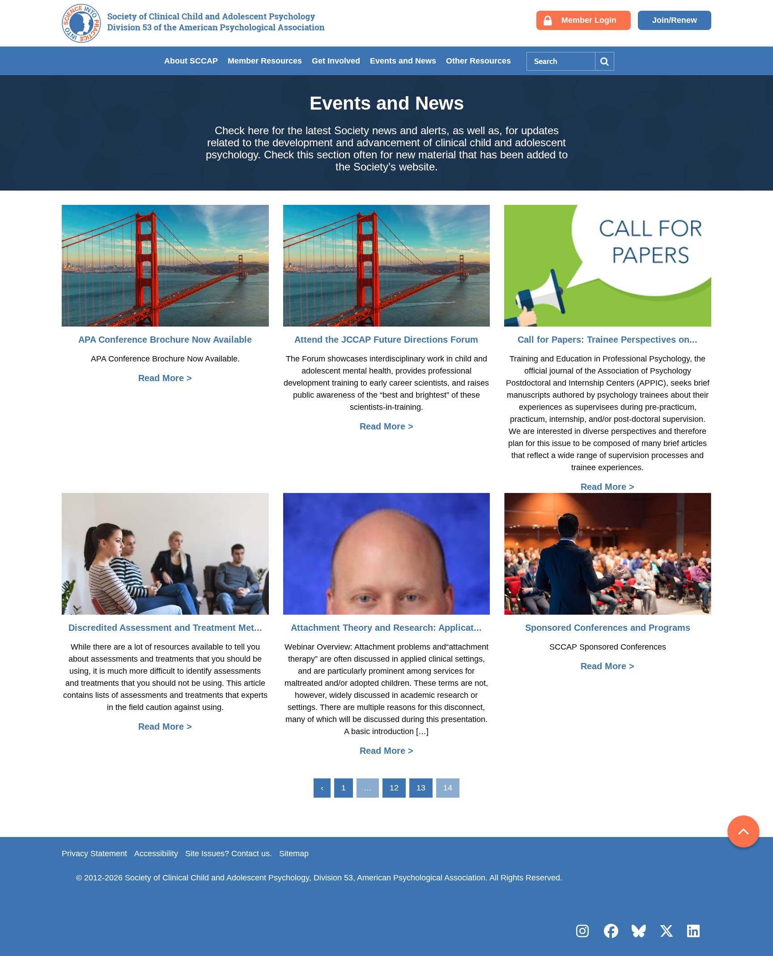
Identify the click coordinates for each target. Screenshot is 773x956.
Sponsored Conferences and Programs (607, 628)
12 (394, 787)
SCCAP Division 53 (193, 23)
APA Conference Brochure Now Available (165, 339)
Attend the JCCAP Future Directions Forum (386, 339)
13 (420, 787)
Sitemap (294, 853)
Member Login (588, 20)
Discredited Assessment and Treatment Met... (165, 628)
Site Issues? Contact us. (228, 853)
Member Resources (265, 60)
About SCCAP (191, 60)
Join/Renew (674, 20)
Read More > (165, 378)
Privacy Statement (94, 853)
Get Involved (336, 60)
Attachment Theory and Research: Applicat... (386, 628)
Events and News (403, 60)
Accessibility (156, 853)
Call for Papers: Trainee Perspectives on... (607, 339)
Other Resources (478, 60)
